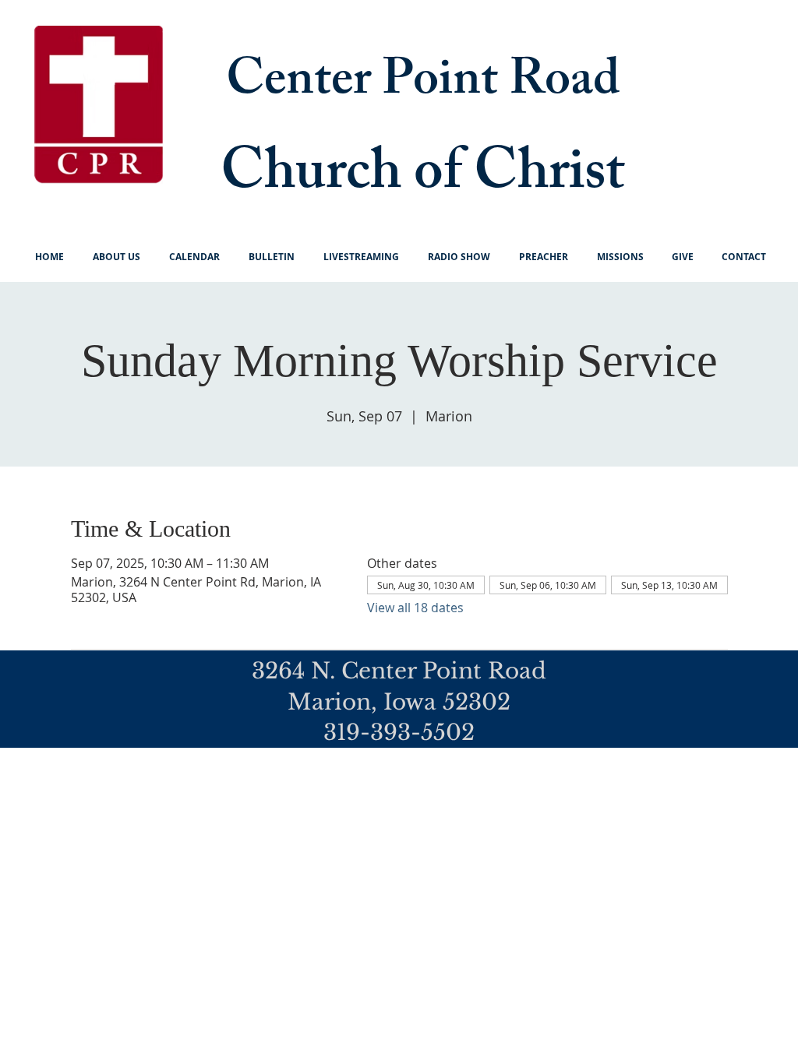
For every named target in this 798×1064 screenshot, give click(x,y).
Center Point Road (423, 85)
